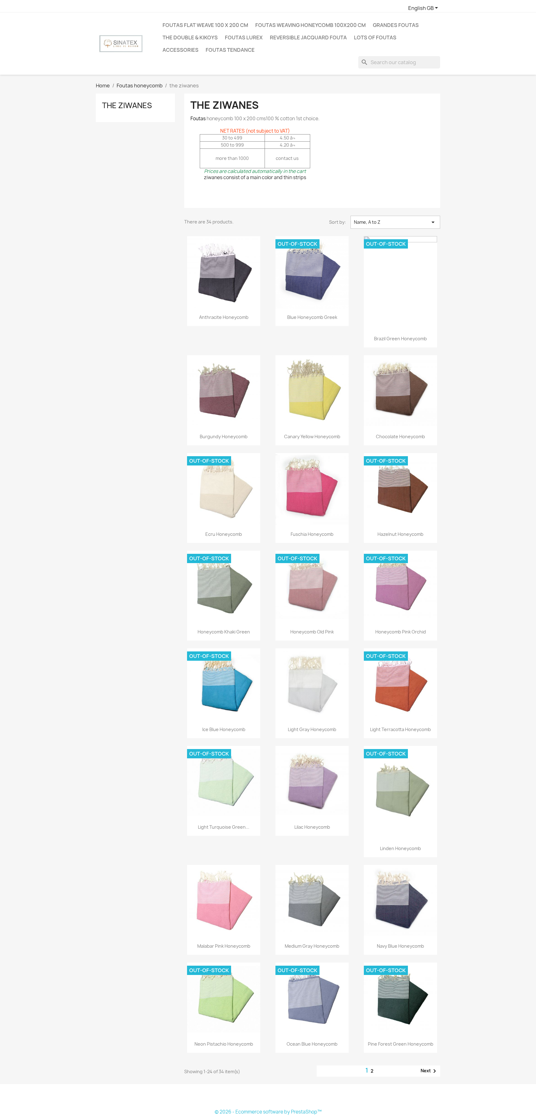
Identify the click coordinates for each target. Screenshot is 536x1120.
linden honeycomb (400, 848)
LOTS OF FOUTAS (375, 37)
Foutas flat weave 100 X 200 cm (205, 25)
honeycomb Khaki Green (224, 632)
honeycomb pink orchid (400, 632)
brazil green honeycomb (400, 339)
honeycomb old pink (312, 632)
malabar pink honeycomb (223, 946)
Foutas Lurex (244, 37)
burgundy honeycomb (224, 436)
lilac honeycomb (312, 827)
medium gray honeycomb (312, 946)
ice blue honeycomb (223, 729)
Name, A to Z (395, 222)
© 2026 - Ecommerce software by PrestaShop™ (268, 1112)
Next (429, 1071)
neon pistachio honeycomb (223, 1044)
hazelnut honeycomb (400, 534)
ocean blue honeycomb (312, 1044)
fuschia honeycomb (312, 534)
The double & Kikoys (190, 37)
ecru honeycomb (223, 534)
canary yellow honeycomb (312, 436)
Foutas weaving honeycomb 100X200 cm (310, 25)
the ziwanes (127, 105)
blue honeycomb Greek (312, 317)
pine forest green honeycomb (400, 1044)
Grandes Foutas (396, 25)
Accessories (181, 49)
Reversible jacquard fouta (308, 37)
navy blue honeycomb (400, 946)
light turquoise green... (223, 827)
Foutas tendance (230, 49)
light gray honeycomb (312, 729)
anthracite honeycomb (223, 317)
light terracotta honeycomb (400, 729)
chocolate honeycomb (400, 436)
